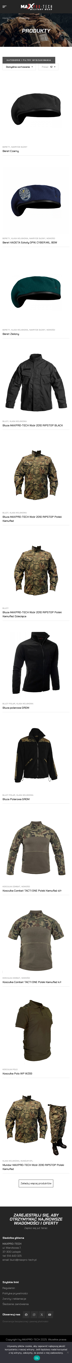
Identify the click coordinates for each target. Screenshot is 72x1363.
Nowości (51, 238)
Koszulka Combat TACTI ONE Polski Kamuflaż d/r (32, 890)
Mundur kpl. (27, 1161)
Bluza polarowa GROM (16, 708)
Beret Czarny (11, 151)
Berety (6, 147)
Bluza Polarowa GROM (16, 799)
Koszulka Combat (11, 886)
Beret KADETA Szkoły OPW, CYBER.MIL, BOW (30, 242)
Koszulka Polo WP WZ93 (17, 1073)
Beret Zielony (11, 334)
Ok (36, 1358)
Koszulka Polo (10, 1069)
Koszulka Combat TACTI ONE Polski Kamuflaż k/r (32, 982)
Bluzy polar (9, 703)
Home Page (9, 18)
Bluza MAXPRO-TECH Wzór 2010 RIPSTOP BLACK (33, 425)
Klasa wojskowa (19, 238)
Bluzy (6, 421)
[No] (67, 1352)
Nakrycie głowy (19, 147)
